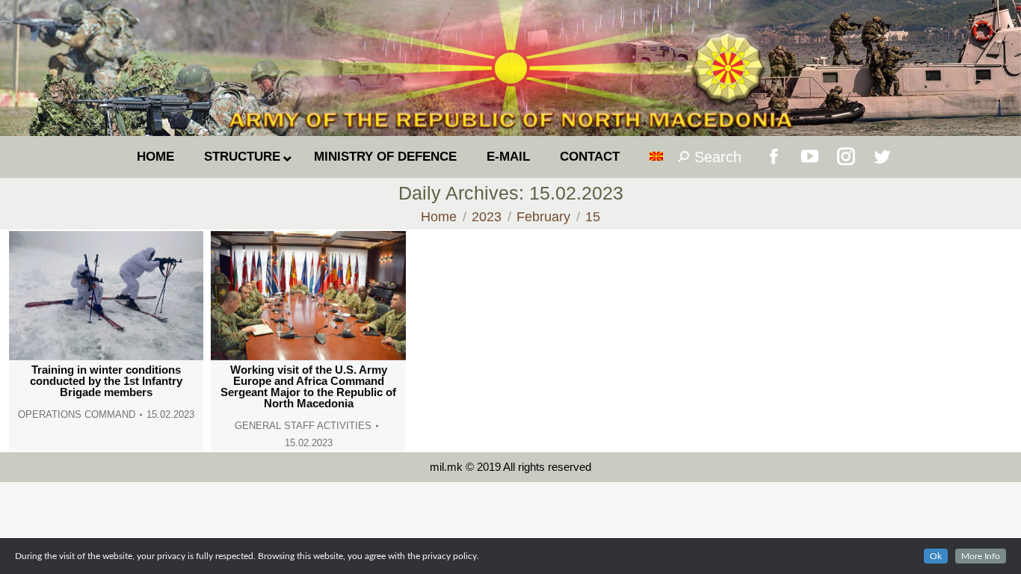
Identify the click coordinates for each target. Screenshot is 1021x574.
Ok (936, 556)
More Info (980, 556)
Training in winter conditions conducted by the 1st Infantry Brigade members (106, 380)
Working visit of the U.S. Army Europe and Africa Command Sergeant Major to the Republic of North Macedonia (308, 386)
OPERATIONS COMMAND (76, 414)
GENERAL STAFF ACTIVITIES (303, 425)
